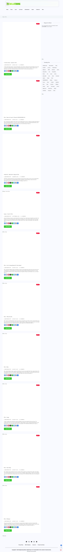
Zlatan (54, 90)
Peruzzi (44, 82)
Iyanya (51, 73)
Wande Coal (44, 88)
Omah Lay (55, 80)
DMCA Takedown (28, 544)
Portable (52, 82)
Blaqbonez (44, 69)
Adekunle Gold (45, 65)
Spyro (48, 86)
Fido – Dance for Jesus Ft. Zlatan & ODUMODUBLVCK (14, 117)
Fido (49, 71)
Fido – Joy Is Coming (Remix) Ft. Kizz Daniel (12, 265)
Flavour (44, 73)
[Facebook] (26, 542)
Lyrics (16, 9)
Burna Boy (53, 69)
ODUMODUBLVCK (45, 80)
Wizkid (55, 88)
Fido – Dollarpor (7, 518)
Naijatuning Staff (8, 119)
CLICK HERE (44, 26)
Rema (43, 84)
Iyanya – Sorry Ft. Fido (8, 213)
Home (7, 9)
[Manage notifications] (61, 550)
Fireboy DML (54, 71)
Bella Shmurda (54, 67)
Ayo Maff (44, 67)
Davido (58, 69)
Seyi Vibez (51, 84)
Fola (47, 73)
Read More (8, 74)
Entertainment (27, 9)
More (43, 9)
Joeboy (55, 73)
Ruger (47, 84)
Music (11, 9)
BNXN (49, 69)
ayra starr (49, 67)
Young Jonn (49, 90)
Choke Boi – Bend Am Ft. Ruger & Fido (11, 174)
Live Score (20, 9)
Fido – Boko (6, 366)
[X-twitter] (29, 542)
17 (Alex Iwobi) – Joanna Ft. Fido (10, 62)
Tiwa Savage (53, 86)
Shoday (44, 86)
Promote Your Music (41, 544)
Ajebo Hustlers (51, 65)
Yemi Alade (44, 90)
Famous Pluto (45, 71)
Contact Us (38, 9)
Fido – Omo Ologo (7, 467)
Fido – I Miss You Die (8, 316)
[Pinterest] (36, 542)
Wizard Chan (50, 88)
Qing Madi (57, 82)
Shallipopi (57, 84)
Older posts (4, 535)
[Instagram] (34, 542)
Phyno (48, 82)
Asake (56, 65)
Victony (58, 86)
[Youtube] (31, 542)
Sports (33, 9)
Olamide (51, 80)
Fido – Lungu (6, 417)
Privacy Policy (21, 544)
